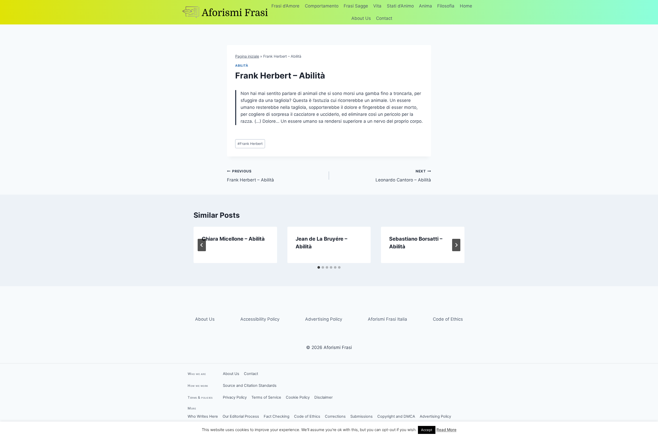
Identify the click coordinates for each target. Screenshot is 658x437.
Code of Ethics (448, 319)
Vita (377, 5)
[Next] (456, 245)
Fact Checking (276, 416)
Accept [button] (426, 430)
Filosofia (445, 5)
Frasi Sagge (356, 5)
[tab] (318, 267)
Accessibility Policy (259, 319)
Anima (425, 5)
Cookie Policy (298, 397)
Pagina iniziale (247, 56)
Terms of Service (266, 397)
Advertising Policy (323, 319)
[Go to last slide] (202, 245)
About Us (361, 18)
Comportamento (322, 5)
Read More (446, 429)
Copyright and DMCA (396, 416)
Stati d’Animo (400, 5)
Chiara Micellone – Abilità (233, 239)
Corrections (335, 416)
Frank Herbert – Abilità (250, 176)
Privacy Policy (235, 397)
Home (466, 5)
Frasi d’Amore (285, 5)
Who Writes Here (203, 416)
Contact (384, 18)
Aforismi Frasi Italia (387, 319)
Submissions (361, 416)
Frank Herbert (250, 144)
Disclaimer (323, 397)
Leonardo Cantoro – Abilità (403, 176)
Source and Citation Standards (250, 385)
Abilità (241, 65)
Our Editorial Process (241, 416)
